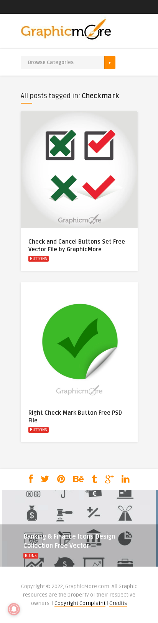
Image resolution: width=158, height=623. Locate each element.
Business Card (51, 564)
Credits (118, 603)
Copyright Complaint (79, 603)
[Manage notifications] (14, 609)
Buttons (38, 258)
